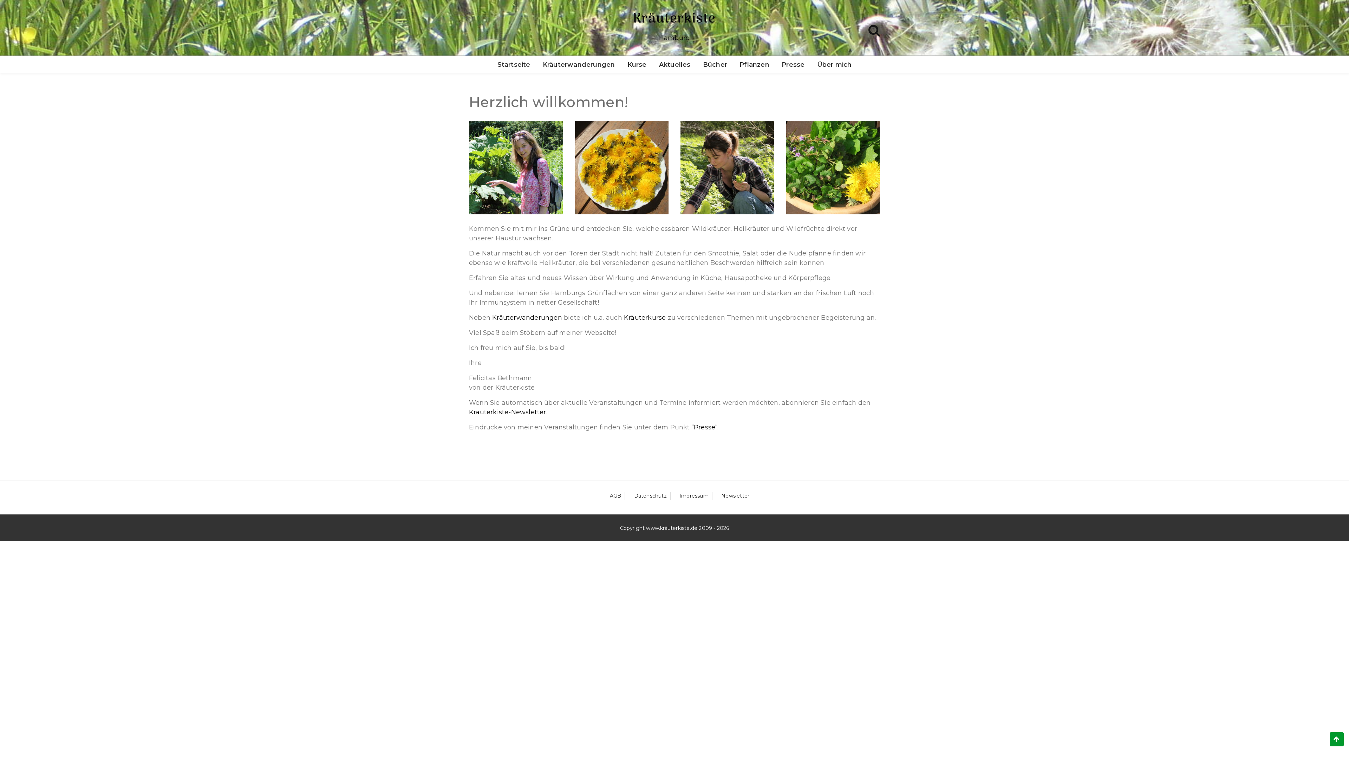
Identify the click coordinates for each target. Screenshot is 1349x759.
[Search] (874, 29)
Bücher (715, 65)
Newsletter (735, 496)
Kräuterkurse (646, 318)
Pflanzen (754, 65)
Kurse (637, 65)
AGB (615, 496)
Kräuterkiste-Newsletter (507, 412)
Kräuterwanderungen (579, 65)
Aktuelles (675, 65)
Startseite (513, 65)
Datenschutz (650, 496)
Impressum (694, 496)
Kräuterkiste (674, 19)
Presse (793, 65)
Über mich (834, 65)
